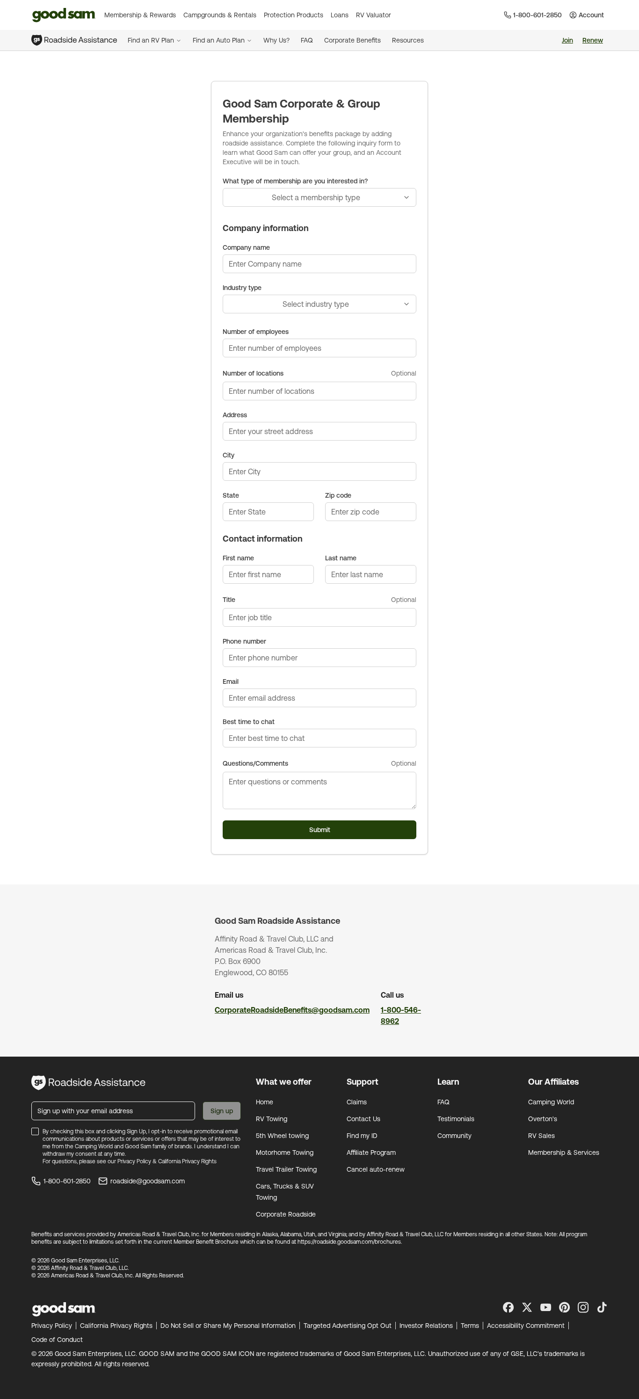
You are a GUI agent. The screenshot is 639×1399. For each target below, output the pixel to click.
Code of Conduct (57, 1339)
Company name (246, 247)
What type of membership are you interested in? (295, 181)
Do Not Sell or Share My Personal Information (228, 1325)
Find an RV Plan (151, 40)
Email (231, 681)
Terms (470, 1325)
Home (264, 1102)
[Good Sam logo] (64, 14)
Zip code (338, 495)
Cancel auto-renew (376, 1169)
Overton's (542, 1119)
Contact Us (363, 1119)
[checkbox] (35, 1131)
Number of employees (256, 331)
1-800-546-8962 (401, 1015)
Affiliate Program (371, 1152)
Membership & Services (563, 1152)
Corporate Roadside (286, 1214)
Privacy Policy (134, 1161)
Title (229, 599)
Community (454, 1135)
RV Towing (271, 1119)
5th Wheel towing (282, 1135)
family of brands (172, 1146)
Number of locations (253, 373)
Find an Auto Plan (219, 40)
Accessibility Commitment (526, 1325)
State (231, 495)
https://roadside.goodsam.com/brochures (349, 1242)
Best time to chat (249, 721)
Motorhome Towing (284, 1152)
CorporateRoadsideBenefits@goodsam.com (292, 1010)
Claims (357, 1102)
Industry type (242, 287)
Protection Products (293, 15)
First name (238, 558)
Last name (340, 558)
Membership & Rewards (140, 15)
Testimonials (455, 1119)
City (228, 455)
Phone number (244, 641)
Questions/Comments (255, 763)
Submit (319, 830)
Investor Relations (426, 1325)
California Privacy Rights (187, 1161)
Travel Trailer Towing (286, 1169)
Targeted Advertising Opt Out (348, 1325)
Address (235, 415)
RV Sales (541, 1135)
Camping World (551, 1102)
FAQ (443, 1102)
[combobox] (319, 197)
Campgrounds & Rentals (219, 15)
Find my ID (362, 1135)
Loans (340, 15)
